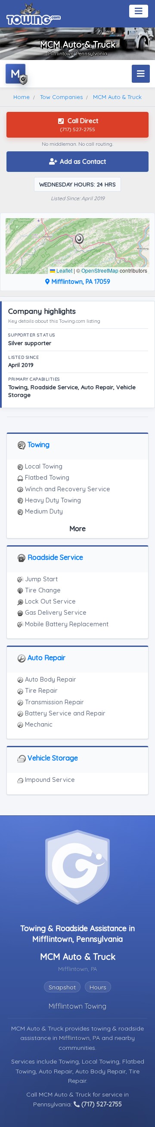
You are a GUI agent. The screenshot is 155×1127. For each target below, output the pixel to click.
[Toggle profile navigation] (141, 74)
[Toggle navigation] (138, 11)
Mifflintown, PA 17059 (80, 282)
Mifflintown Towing (77, 1006)
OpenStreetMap (99, 270)
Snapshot (62, 987)
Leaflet (63, 270)
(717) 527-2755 (101, 1104)
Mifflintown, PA (80, 1038)
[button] (79, 239)
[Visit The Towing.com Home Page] (33, 13)
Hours (98, 987)
